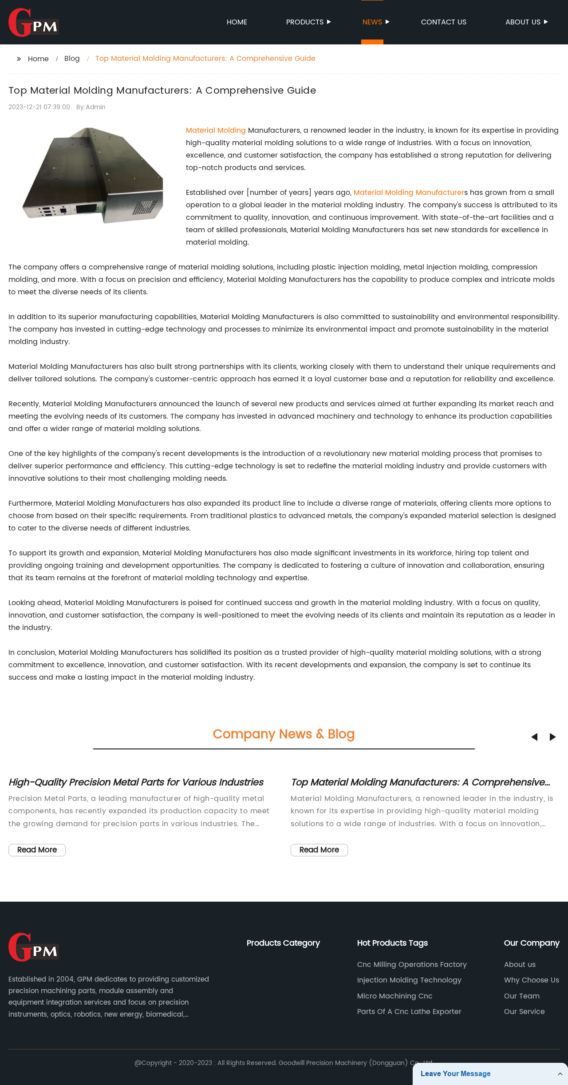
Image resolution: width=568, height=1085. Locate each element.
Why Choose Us (531, 980)
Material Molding (216, 130)
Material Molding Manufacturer (409, 192)
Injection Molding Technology (409, 980)
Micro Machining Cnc (395, 996)
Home (237, 22)
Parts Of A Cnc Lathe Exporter (409, 1011)
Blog (72, 58)
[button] (534, 737)
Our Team (522, 996)
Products (304, 22)
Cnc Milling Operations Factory (412, 964)
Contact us (443, 22)
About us (522, 22)
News (372, 22)
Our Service (524, 1012)
